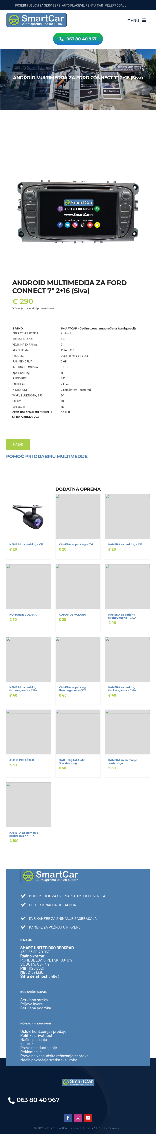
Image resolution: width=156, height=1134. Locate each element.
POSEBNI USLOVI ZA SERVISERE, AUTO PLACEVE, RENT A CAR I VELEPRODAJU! (57, 5)
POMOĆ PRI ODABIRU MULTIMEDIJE (47, 456)
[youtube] (88, 1118)
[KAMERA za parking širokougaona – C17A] (78, 659)
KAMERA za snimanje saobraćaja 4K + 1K (23, 834)
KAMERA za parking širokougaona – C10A (122, 616)
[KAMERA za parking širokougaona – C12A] (28, 659)
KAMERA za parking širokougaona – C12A (23, 689)
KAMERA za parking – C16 (76, 544)
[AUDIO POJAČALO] (28, 732)
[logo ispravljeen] (36, 14)
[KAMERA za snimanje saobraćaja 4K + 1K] (28, 804)
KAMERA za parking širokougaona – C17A (72, 689)
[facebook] (68, 1118)
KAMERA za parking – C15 (26, 544)
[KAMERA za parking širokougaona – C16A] (127, 659)
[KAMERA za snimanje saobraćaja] (127, 732)
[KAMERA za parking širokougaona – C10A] (127, 586)
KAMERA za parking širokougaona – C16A (122, 689)
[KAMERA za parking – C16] (78, 516)
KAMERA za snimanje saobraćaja (122, 762)
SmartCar (61, 1128)
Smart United (82, 1128)
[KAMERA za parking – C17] (127, 516)
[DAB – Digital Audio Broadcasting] (78, 732)
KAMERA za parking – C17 (125, 544)
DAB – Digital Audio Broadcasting (72, 762)
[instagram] (78, 1118)
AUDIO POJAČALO (21, 760)
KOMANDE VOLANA (23, 614)
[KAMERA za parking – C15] (28, 516)
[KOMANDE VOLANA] (28, 586)
